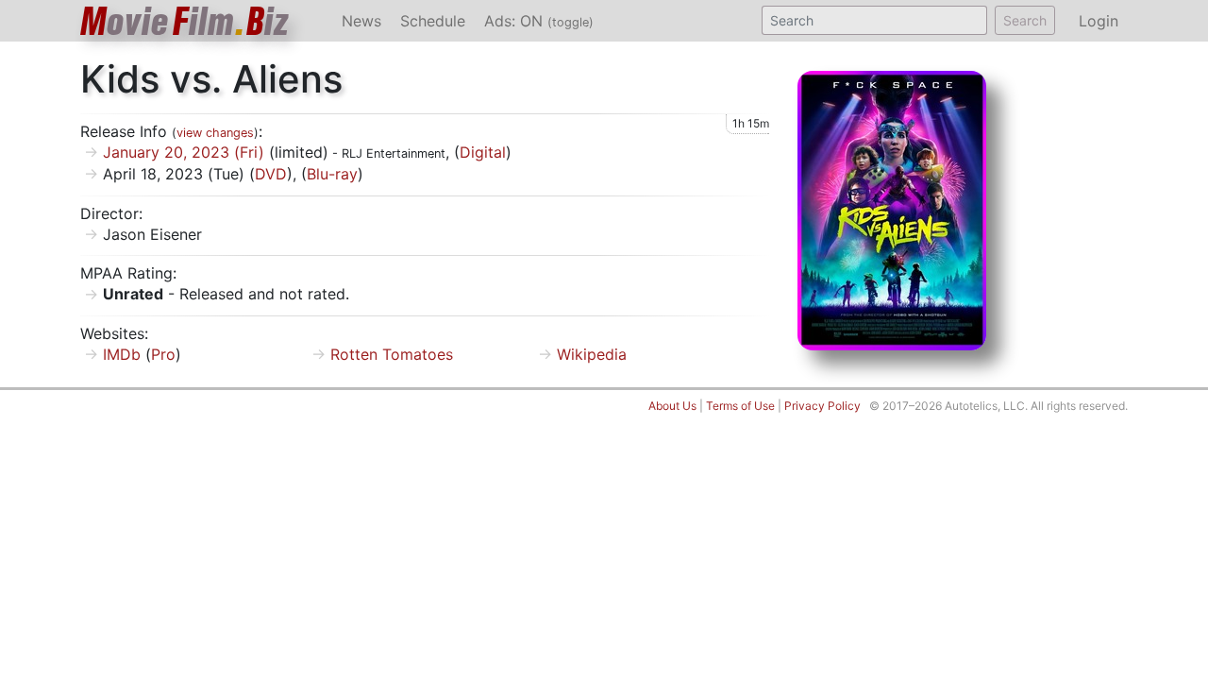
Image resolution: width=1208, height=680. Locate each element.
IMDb (122, 354)
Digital (483, 152)
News (361, 20)
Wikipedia (592, 354)
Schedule (432, 20)
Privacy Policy (822, 406)
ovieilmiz (185, 21)
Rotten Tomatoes (391, 354)
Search (1025, 20)
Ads (539, 20)
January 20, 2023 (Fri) (183, 152)
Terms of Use (740, 406)
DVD (271, 173)
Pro (163, 354)
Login (1098, 20)
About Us (672, 406)
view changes (215, 133)
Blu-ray (332, 173)
